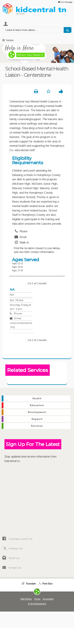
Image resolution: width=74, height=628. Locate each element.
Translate (30, 583)
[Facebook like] (61, 91)
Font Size (47, 583)
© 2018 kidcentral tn (37, 603)
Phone (18, 313)
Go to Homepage (66, 2)
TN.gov (37, 598)
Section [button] (9, 40)
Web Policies (26, 598)
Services (37, 426)
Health (37, 398)
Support (37, 419)
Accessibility (48, 598)
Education (37, 405)
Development (37, 412)
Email (17, 318)
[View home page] (8, 8)
